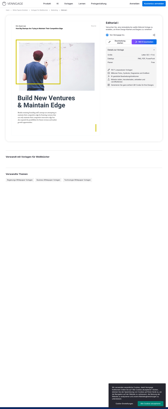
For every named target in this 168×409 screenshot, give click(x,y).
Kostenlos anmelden (154, 3)
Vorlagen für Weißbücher (39, 10)
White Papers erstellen (20, 10)
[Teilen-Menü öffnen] (154, 34)
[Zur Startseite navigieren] (12, 4)
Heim (7, 10)
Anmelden (134, 3)
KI (58, 3)
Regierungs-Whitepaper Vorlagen (20, 180)
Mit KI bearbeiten (146, 42)
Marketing (54, 10)
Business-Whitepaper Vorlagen (48, 180)
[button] (118, 41)
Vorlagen (68, 3)
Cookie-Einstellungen (124, 404)
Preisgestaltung (98, 3)
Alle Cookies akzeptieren (151, 404)
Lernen (82, 3)
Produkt (47, 3)
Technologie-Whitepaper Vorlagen (77, 180)
